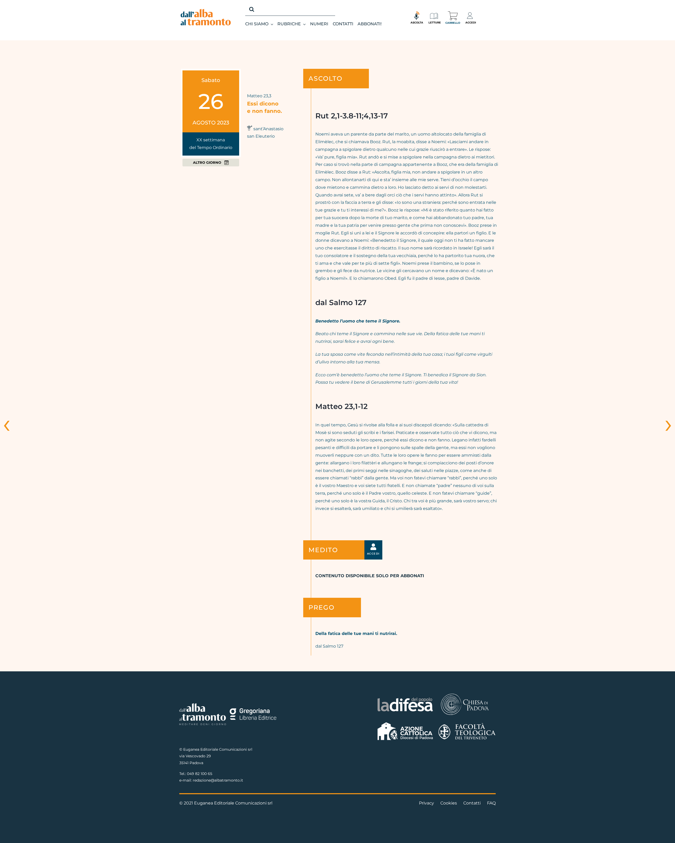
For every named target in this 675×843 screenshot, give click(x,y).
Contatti (472, 803)
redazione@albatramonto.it (218, 780)
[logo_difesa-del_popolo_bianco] (405, 698)
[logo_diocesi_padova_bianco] (464, 694)
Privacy (426, 803)
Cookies (448, 803)
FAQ (491, 803)
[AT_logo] (205, 10)
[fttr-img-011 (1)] (467, 725)
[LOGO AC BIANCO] (405, 723)
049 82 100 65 (199, 773)
